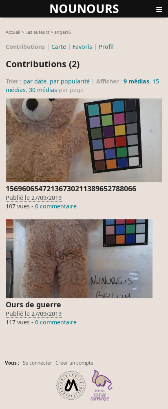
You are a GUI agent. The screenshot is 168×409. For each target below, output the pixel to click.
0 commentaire (56, 206)
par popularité (70, 81)
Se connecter (37, 362)
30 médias (43, 90)
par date (34, 81)
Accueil (13, 32)
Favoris (82, 46)
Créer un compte (74, 362)
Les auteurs (37, 32)
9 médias (136, 81)
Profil (106, 46)
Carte (58, 46)
